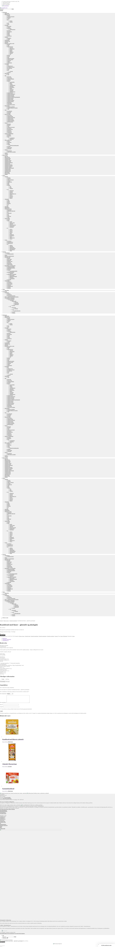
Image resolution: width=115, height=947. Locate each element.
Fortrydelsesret (3, 812)
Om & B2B (4, 291)
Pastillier (8, 146)
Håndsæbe (9, 268)
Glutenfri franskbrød (9, 162)
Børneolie (9, 260)
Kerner (8, 81)
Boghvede (9, 76)
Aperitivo (9, 178)
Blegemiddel (12, 275)
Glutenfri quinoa (10, 98)
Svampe (13, 305)
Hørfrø (11, 88)
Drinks (8, 201)
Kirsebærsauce (10, 129)
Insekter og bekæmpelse (9, 256)
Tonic (8, 217)
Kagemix (9, 79)
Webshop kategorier (4, 825)
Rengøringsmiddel (10, 272)
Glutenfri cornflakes (11, 106)
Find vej (8, 293)
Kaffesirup (12, 139)
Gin (10, 186)
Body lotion (9, 259)
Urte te (11, 238)
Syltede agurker (10, 59)
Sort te (11, 236)
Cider (8, 200)
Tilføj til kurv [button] (10, 741)
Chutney (8, 27)
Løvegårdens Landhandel (9, 297)
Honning (6, 42)
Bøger (6, 254)
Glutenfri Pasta (3, 822)
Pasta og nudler (8, 114)
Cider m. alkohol (10, 179)
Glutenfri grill (7, 41)
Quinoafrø (11, 89)
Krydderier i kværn (10, 67)
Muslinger (11, 52)
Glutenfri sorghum (10, 100)
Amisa (61, 636)
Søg (3, 935)
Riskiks (6, 174)
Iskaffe (11, 221)
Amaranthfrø (12, 82)
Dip (8, 64)
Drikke (3, 175)
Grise (13, 309)
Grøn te (11, 231)
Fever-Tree (2, 820)
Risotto (11, 20)
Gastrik (8, 39)
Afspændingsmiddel (13, 271)
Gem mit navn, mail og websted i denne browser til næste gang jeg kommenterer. (16, 709)
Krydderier (7, 63)
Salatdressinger (12, 29)
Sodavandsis (9, 147)
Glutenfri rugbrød (8, 166)
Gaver (6, 239)
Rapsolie (8, 113)
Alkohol (6, 176)
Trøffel (8, 61)
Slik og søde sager (8, 140)
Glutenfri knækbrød (8, 164)
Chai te (11, 229)
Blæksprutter (12, 48)
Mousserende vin (13, 193)
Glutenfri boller (8, 158)
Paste (8, 57)
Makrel (11, 50)
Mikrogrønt (7, 13)
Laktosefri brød (8, 170)
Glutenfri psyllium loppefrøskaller (13, 97)
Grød (8, 108)
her (103, 944)
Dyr (10, 306)
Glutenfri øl (2, 817)
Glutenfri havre (10, 92)
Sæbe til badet (10, 264)
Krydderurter (9, 68)
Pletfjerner (11, 277)
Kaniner (13, 311)
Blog (1, 827)
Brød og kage (5, 155)
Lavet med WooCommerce (20, 933)
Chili (8, 45)
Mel (5, 75)
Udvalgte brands (3, 813)
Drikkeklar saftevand (11, 210)
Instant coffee (12, 222)
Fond (8, 126)
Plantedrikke (7, 207)
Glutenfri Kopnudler (11, 117)
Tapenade (9, 60)
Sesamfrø (11, 90)
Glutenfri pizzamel (10, 96)
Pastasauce (9, 130)
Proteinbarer (9, 150)
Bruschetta (9, 26)
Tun (10, 54)
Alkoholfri (7, 199)
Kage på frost (7, 173)
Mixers (8, 202)
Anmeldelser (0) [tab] (5, 640)
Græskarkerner (12, 85)
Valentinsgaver (10, 243)
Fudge (8, 143)
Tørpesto (9, 72)
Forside (1, 620)
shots (8, 215)
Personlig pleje (7, 257)
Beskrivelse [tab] (4, 638)
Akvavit (8, 177)
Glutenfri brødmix (10, 78)
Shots (8, 184)
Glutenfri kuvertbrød (9, 165)
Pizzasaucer (9, 131)
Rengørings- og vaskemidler (10, 265)
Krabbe (11, 49)
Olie (5, 110)
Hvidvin (11, 192)
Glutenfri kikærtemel (11, 93)
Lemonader (9, 213)
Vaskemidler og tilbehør (11, 274)
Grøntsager (12, 300)
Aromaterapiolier (10, 253)
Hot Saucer (9, 128)
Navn (1, 704)
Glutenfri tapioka (10, 101)
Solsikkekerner (12, 91)
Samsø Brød (9, 103)
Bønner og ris (7, 14)
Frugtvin (11, 191)
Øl (7, 205)
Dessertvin (12, 190)
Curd (8, 74)
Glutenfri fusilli (10, 116)
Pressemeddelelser (3, 810)
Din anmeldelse (3, 702)
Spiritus (8, 185)
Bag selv (6, 156)
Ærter (8, 24)
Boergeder (14, 307)
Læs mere (10, 766)
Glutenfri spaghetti (10, 120)
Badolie (8, 258)
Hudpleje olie (9, 261)
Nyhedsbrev (9, 294)
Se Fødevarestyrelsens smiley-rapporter (7, 809)
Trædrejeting (7, 280)
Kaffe (8, 220)
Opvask (8, 270)
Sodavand (9, 216)
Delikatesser (4, 12)
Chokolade (9, 142)
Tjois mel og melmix (11, 104)
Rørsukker (9, 135)
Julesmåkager (12, 249)
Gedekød (16, 308)
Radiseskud (16, 303)
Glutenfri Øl (9, 181)
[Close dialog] (113, 909)
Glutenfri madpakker (42, 636)
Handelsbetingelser (3, 811)
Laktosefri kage (8, 171)
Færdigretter (7, 40)
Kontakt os (7, 292)
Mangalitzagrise (17, 310)
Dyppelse (6, 25)
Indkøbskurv (5, 937)
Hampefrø (11, 86)
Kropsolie (9, 262)
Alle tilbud (7, 290)
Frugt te (11, 230)
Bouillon (8, 125)
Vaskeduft (9, 279)
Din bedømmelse (3, 693)
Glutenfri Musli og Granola (12, 107)
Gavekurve (9, 241)
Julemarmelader (13, 248)
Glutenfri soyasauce (11, 127)
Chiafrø (11, 84)
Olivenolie (9, 112)
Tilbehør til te (12, 237)
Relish (8, 33)
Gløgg (11, 250)
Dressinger (9, 28)
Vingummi (9, 148)
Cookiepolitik (2, 828)
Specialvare (9, 35)
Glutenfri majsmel (10, 95)
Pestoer (8, 32)
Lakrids (8, 144)
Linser (8, 18)
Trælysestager (9, 283)
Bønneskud (16, 304)
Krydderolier (9, 111)
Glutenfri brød (7, 159)
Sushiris (11, 21)
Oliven (8, 56)
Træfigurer (9, 281)
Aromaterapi (7, 252)
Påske (1, 826)
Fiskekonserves (10, 46)
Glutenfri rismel (10, 99)
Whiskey (11, 188)
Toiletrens (11, 273)
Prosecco (11, 195)
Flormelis (9, 134)
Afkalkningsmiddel (10, 266)
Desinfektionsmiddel (11, 267)
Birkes (11, 83)
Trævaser (9, 288)
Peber (8, 69)
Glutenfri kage (2, 816)
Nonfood (4, 251)
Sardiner (11, 53)
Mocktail (9, 203)
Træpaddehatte (10, 286)
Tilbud (3, 289)
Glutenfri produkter (50, 636)
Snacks (6, 149)
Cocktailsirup (12, 137)
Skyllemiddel (12, 278)
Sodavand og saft (8, 208)
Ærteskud (16, 302)
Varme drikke (7, 218)
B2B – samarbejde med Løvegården (11, 296)
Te (7, 228)
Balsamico (9, 38)
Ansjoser (11, 47)
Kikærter (9, 17)
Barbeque (9, 123)
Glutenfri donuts (8, 161)
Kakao (8, 219)
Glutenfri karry (10, 66)
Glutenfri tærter (8, 169)
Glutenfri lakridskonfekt (14, 145)
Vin (8, 189)
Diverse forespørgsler (11, 295)
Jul (7, 244)
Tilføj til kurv (2, 635)
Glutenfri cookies (8, 160)
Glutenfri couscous (10, 16)
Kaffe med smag (13, 224)
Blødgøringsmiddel (13, 276)
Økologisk (65, 636)
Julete (11, 233)
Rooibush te (12, 235)
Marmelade (7, 73)
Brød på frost (7, 157)
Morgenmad (7, 105)
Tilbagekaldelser (3, 824)
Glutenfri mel (2, 821)
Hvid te (11, 232)
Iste (8, 212)
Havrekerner (12, 87)
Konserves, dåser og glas (9, 43)
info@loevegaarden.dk (7, 798)
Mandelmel (9, 102)
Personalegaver (10, 242)
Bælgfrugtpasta (10, 121)
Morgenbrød (7, 172)
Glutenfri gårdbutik (10, 299)
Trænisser (9, 285)
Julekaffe (11, 223)
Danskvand (9, 209)
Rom (10, 187)
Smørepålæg (9, 62)
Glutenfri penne (10, 118)
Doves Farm (9, 77)
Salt (8, 70)
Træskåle (9, 287)
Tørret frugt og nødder (11, 151)
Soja (8, 23)
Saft (8, 214)
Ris (7, 19)
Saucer (6, 122)
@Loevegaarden (7, 797)
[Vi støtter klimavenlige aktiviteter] (4, 931)
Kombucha (12, 234)
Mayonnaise (9, 31)
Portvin (11, 194)
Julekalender (12, 247)
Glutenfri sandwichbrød (9, 168)
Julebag (11, 245)
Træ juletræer (9, 282)
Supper (6, 152)
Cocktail (8, 180)
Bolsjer (8, 141)
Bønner (8, 15)
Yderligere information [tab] (6, 639)
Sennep (8, 34)
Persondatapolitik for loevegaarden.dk (7, 933)
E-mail (1, 706)
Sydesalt (11, 71)
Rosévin (11, 197)
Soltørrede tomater (10, 58)
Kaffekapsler (12, 226)
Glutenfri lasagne (10, 119)
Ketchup (8, 30)
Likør (8, 183)
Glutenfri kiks (7, 163)
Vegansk (6, 154)
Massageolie (9, 263)
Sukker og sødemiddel (9, 133)
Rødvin (11, 198)
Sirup (8, 136)
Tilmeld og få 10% (101, 938)
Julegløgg (6, 206)
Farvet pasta (9, 115)
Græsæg (13, 312)
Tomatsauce (9, 132)
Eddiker (6, 37)
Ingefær (8, 55)
